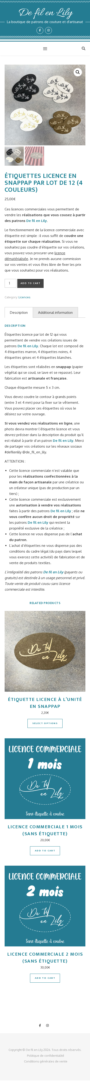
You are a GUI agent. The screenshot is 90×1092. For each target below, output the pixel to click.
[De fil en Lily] (45, 21)
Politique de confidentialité (45, 1055)
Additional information (55, 312)
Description (19, 312)
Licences (24, 297)
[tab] (19, 312)
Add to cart (31, 283)
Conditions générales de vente (45, 1061)
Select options (45, 723)
